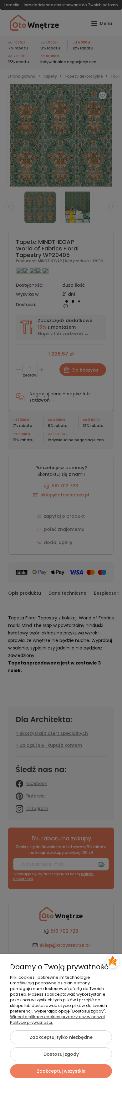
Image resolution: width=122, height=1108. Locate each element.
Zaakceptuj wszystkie (61, 1071)
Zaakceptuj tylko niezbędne (61, 1037)
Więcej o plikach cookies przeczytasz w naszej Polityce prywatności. (57, 1019)
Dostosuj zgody (61, 1054)
